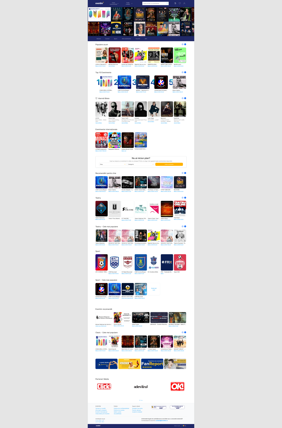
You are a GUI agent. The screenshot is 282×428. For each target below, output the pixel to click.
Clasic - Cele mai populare (106, 332)
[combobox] (154, 3)
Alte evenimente (126, 38)
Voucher (138, 38)
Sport (115, 38)
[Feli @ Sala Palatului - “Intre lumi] (116, 14)
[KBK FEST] (105, 29)
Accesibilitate (117, 413)
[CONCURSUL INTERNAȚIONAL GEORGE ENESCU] (99, 14)
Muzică (99, 38)
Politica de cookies (119, 410)
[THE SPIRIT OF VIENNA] (128, 29)
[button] (124, 21)
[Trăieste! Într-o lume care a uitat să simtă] (174, 29)
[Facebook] (96, 421)
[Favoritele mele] (180, 3)
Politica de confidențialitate (121, 408)
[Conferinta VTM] (186, 29)
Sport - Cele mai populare (106, 280)
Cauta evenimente (169, 164)
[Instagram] (100, 421)
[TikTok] (103, 421)
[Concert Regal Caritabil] (140, 14)
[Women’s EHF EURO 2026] (116, 29)
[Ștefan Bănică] (163, 14)
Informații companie (101, 410)
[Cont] (184, 3)
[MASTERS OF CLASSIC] (93, 29)
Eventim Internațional (101, 412)
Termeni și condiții (100, 408)
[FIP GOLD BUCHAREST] (140, 29)
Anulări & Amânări (137, 412)
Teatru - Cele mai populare (106, 227)
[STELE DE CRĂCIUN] (163, 29)
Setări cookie (117, 412)
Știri (146, 38)
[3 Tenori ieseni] (128, 14)
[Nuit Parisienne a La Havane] (186, 14)
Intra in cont (177, 425)
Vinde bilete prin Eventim (102, 413)
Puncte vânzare (136, 410)
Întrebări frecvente (137, 408)
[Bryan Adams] (151, 29)
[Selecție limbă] (175, 3)
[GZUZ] (151, 14)
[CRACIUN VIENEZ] (174, 14)
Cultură (107, 38)
